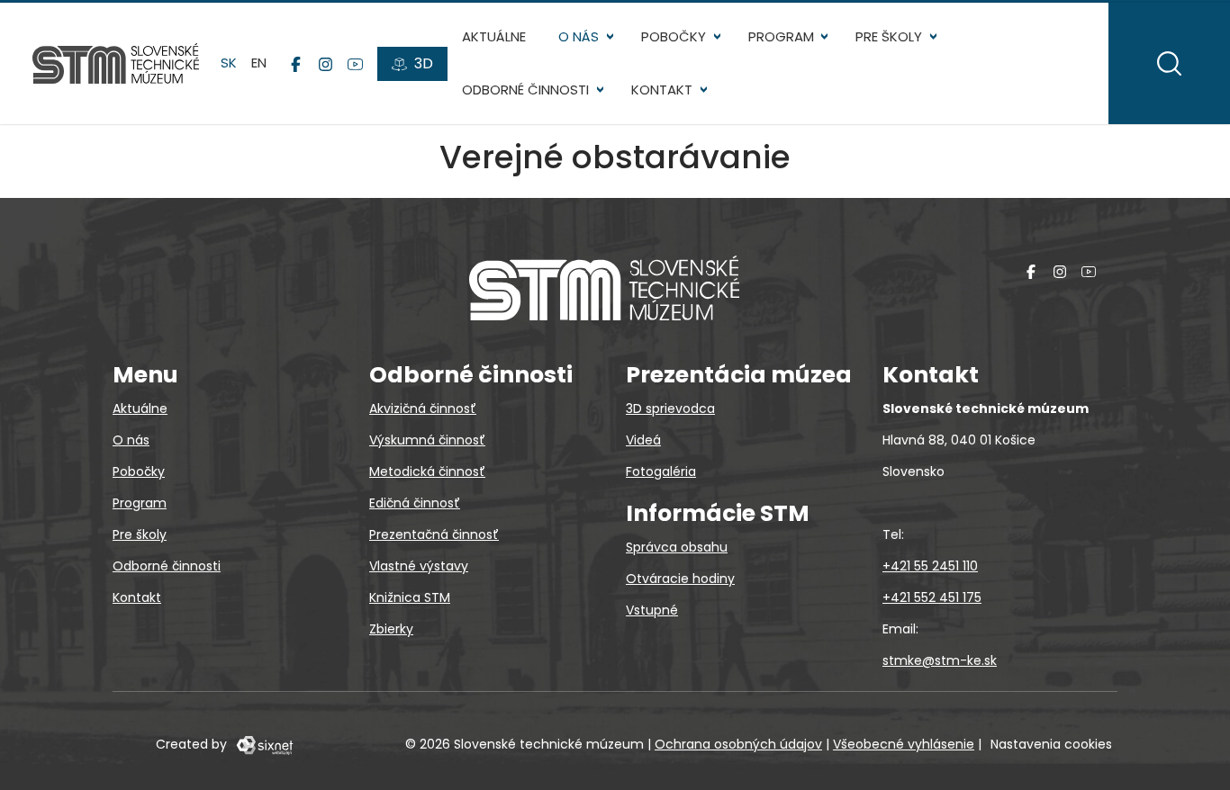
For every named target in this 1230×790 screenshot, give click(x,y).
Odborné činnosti (525, 89)
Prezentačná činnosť (434, 534)
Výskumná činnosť (427, 440)
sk (229, 62)
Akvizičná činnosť (422, 408)
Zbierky (391, 629)
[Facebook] (295, 64)
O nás (578, 36)
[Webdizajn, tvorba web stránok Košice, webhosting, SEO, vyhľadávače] (263, 744)
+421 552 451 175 (931, 597)
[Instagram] (325, 64)
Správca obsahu (677, 547)
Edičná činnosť (414, 503)
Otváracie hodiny (680, 579)
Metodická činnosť (427, 471)
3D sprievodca (670, 408)
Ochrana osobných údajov (738, 744)
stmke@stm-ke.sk (939, 660)
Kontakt (661, 89)
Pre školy (888, 36)
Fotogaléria (661, 471)
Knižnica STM (409, 597)
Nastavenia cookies (1051, 744)
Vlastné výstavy (418, 566)
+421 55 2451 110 (930, 566)
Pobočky (673, 36)
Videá (643, 440)
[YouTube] (355, 64)
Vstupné (652, 610)
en (259, 62)
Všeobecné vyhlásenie (903, 744)
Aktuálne (494, 36)
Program (781, 36)
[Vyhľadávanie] (1169, 63)
